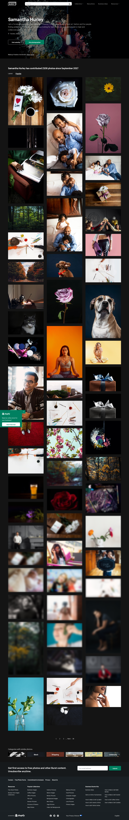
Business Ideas (89, 790)
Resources (114, 3)
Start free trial (10, 424)
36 (73, 738)
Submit (115, 768)
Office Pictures (31, 795)
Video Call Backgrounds (53, 807)
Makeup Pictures (70, 790)
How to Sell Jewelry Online (93, 802)
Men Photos (50, 801)
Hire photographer (35, 42)
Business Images (32, 790)
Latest (10, 73)
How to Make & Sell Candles (112, 802)
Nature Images (51, 793)
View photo (30, 54)
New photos (91, 3)
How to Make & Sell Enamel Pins (112, 796)
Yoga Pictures (50, 804)
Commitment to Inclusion (36, 780)
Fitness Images (70, 804)
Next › (69, 738)
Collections (78, 3)
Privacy (47, 780)
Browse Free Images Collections (13, 794)
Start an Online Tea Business (93, 795)
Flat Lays (29, 798)
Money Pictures (51, 795)
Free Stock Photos (13, 790)
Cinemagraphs (70, 798)
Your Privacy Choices (72, 815)
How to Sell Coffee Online (112, 799)
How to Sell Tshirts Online (92, 805)
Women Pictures (32, 801)
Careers (10, 780)
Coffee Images (31, 793)
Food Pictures (70, 793)
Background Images (52, 798)
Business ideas (103, 3)
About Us (55, 780)
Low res (37, 123)
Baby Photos (30, 807)
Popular (18, 73)
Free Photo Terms (20, 780)
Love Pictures (70, 801)
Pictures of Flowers (32, 804)
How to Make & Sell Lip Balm (93, 799)
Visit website (16, 42)
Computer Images (71, 795)
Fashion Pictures (51, 790)
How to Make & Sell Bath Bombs (111, 791)
